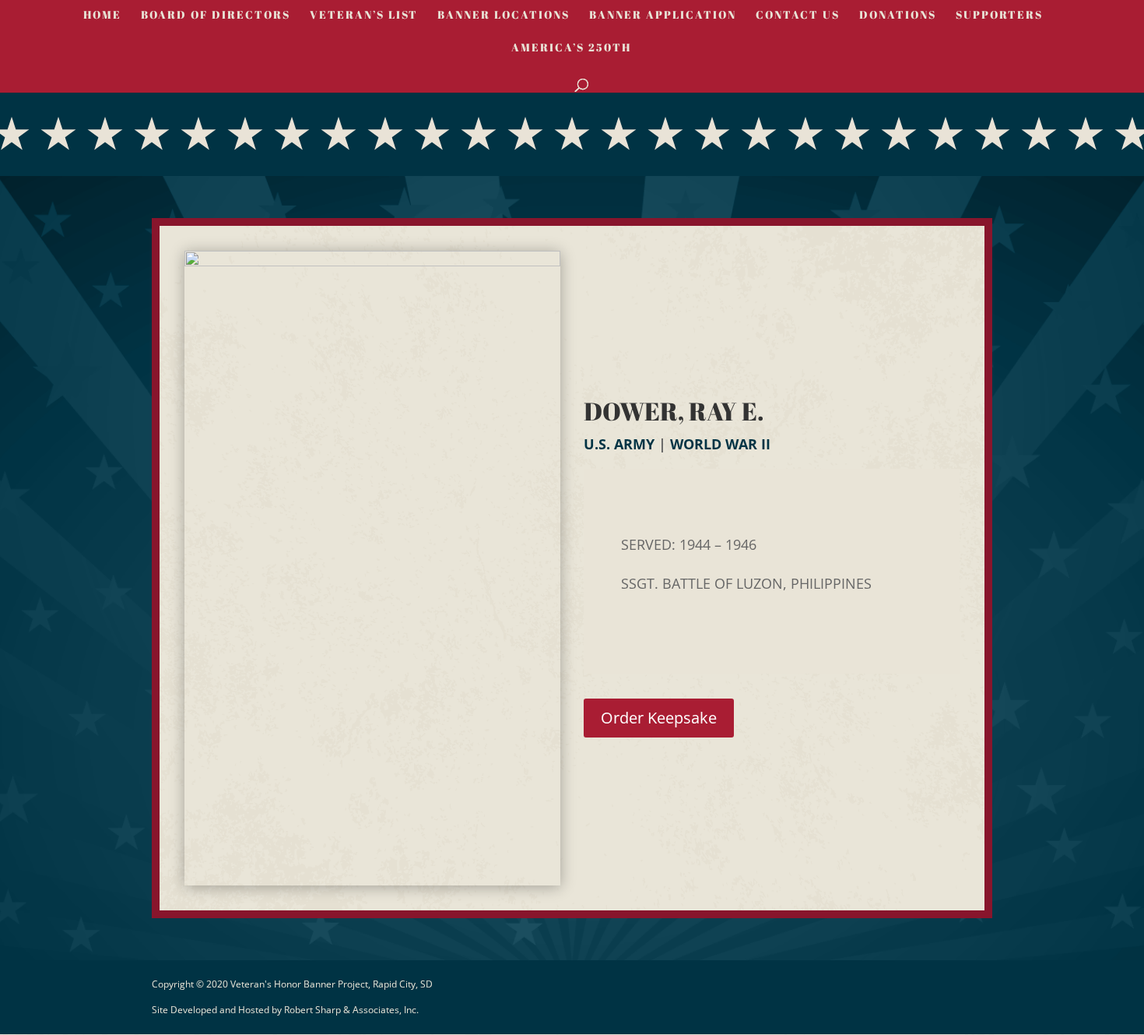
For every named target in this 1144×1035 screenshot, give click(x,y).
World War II (720, 444)
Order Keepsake (659, 717)
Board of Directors (215, 15)
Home (102, 15)
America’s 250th (571, 48)
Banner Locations (503, 15)
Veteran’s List (364, 15)
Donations (897, 15)
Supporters (999, 15)
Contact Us (798, 15)
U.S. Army (619, 444)
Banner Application (662, 15)
